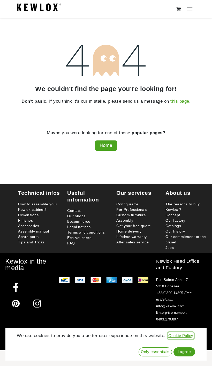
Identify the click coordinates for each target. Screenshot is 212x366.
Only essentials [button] (155, 351)
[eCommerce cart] (178, 8)
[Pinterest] (16, 303)
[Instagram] (37, 303)
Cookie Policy (180, 336)
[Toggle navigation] (189, 8)
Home (106, 145)
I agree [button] (184, 351)
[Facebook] (16, 287)
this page (179, 101)
